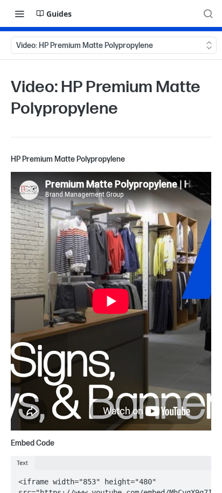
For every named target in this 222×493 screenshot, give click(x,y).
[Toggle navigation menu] (19, 13)
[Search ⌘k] (208, 13)
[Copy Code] (198, 479)
